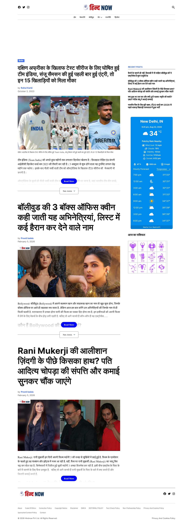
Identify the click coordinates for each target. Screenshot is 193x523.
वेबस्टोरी (82, 17)
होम (75, 17)
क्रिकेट (117, 17)
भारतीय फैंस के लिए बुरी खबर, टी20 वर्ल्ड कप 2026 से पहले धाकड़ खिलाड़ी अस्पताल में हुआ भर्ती (150, 106)
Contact (43, 513)
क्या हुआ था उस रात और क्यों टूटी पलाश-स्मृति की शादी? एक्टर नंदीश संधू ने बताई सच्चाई (150, 98)
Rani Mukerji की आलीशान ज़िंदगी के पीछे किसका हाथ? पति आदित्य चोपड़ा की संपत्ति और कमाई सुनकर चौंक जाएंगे (69, 366)
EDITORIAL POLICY (96, 508)
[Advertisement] (96, 38)
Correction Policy (45, 508)
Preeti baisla (27, 238)
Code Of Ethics (30, 508)
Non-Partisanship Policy (132, 508)
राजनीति (108, 17)
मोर (99, 17)
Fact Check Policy (113, 508)
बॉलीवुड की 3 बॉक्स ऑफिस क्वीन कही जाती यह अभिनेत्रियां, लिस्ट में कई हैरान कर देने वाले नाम (69, 217)
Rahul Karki (26, 88)
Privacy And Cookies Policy (154, 508)
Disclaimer (74, 508)
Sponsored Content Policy (27, 513)
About (20, 508)
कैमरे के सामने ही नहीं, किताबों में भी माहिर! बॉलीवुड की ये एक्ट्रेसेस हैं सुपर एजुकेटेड (150, 74)
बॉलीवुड (91, 17)
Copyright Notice (61, 508)
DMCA (83, 508)
